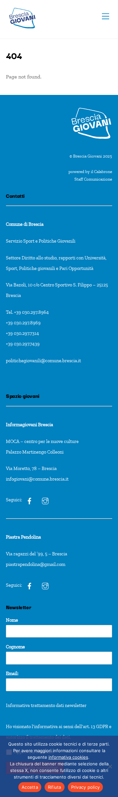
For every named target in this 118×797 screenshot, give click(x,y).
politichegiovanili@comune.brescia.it (43, 361)
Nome (12, 620)
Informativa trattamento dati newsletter (46, 705)
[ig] (29, 500)
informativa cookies (68, 757)
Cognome (15, 647)
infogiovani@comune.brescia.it (37, 479)
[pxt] (29, 585)
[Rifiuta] (110, 766)
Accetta (30, 787)
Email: (12, 673)
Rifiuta (54, 787)
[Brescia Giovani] (22, 32)
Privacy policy (85, 787)
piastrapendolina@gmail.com (35, 564)
